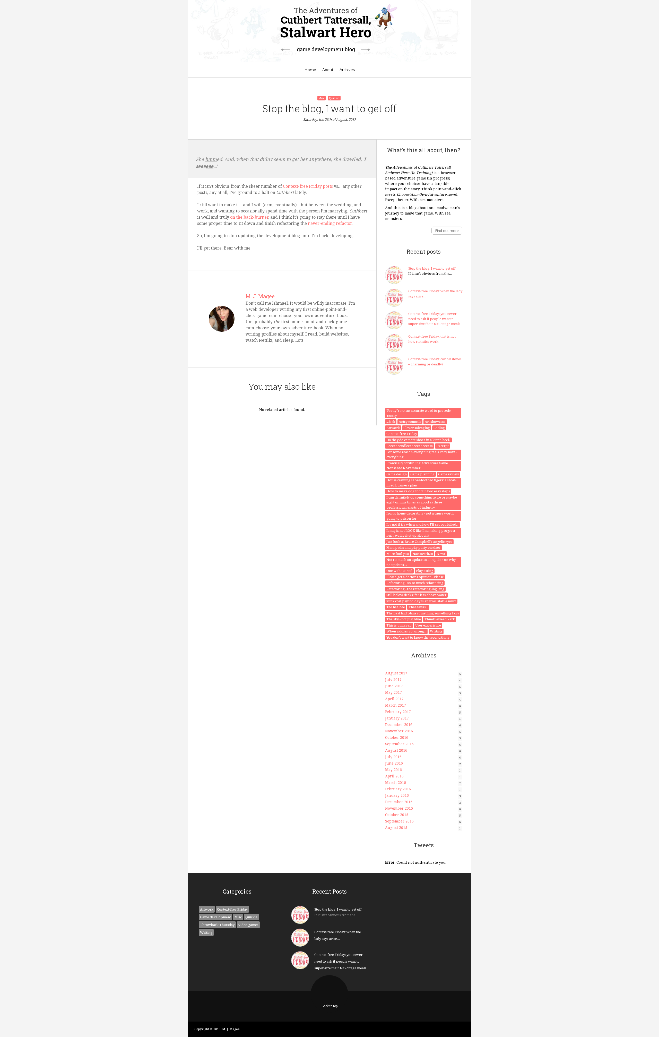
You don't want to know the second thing (417, 637)
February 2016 (398, 788)
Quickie (334, 98)
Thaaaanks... (418, 607)
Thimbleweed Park (439, 619)
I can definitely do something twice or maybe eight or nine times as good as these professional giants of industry (421, 502)
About (327, 69)
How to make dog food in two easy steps (418, 491)
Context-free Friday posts (308, 186)
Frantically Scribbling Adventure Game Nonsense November (417, 465)
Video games (248, 924)
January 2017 (397, 718)
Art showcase (435, 421)
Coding (439, 427)
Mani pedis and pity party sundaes (413, 547)
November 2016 (399, 731)
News (441, 553)
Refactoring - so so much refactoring (414, 582)
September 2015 (399, 821)
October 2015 (396, 814)
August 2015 (396, 827)
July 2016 (393, 756)
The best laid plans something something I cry (422, 613)
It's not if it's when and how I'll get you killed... (422, 524)
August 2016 (396, 750)
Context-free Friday (401, 433)
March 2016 (395, 782)
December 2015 (398, 801)
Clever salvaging (416, 427)
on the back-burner (249, 217)
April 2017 (394, 698)
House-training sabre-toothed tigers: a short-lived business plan (421, 482)
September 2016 (399, 743)
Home (310, 69)
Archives (347, 69)
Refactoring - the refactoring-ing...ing (415, 589)
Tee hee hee (395, 607)
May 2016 (393, 769)
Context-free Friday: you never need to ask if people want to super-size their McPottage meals (434, 318)
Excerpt (442, 445)
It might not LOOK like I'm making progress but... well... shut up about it (421, 533)
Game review (448, 474)
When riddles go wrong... (406, 631)
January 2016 (397, 795)
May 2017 (393, 692)
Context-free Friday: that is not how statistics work (432, 339)
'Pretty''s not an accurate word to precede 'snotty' (418, 413)
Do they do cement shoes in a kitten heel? (418, 440)
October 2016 (396, 737)
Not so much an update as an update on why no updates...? (421, 562)
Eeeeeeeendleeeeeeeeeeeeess (409, 445)
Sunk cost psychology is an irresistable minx (421, 601)
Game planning (422, 474)
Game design (396, 474)
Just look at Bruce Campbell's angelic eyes (419, 541)
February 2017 (398, 711)
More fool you (397, 553)
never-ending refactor (330, 223)
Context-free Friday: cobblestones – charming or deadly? (435, 361)
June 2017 (394, 685)
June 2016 (394, 763)
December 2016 (398, 724)
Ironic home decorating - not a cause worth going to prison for (420, 516)
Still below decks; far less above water (416, 595)
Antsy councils (410, 421)
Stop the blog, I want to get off (431, 268)
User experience (428, 625)
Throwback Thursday (217, 924)
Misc (321, 98)
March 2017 (395, 705)
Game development (215, 917)
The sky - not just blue (403, 619)
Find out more (447, 230)
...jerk (390, 421)
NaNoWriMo (422, 553)
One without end (399, 570)
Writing (436, 631)
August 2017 (396, 673)
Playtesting (424, 570)
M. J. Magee (260, 296)
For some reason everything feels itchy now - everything (421, 454)
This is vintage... (399, 625)
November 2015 (399, 808)
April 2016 (394, 776)
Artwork (393, 427)
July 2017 (393, 679)
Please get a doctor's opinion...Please (415, 577)
